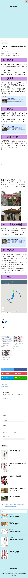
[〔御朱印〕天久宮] (6, 353)
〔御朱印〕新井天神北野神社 (17, 539)
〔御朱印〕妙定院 (14, 552)
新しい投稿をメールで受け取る (9, 436)
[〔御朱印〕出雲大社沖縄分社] (18, 339)
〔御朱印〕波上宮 (6, 343)
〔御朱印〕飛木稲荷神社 (10, 506)
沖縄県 (6, 384)
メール (5, 420)
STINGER (14, 575)
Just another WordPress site (14, 571)
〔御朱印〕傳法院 (14, 516)
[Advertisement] (14, 24)
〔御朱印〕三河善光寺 (15, 531)
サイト (4, 425)
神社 (3, 384)
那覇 (9, 386)
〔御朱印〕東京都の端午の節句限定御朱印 (14, 504)
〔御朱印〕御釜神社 (14, 451)
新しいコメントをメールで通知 (9, 432)
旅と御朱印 (14, 6)
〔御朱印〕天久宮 (6, 357)
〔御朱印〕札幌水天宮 (15, 476)
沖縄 (3, 386)
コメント (5, 398)
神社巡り (6, 386)
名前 (4, 415)
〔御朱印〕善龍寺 (14, 524)
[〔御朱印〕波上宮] (6, 339)
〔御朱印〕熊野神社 (14, 496)
